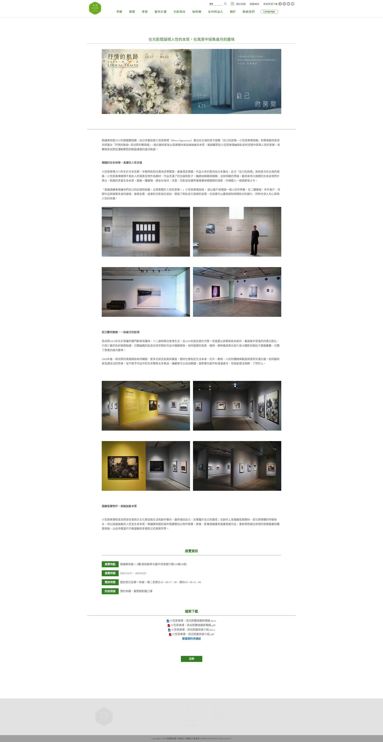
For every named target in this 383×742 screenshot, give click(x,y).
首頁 (165, 693)
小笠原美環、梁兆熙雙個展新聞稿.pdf (192, 625)
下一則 (207, 676)
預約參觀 (241, 4)
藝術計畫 (161, 16)
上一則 (176, 676)
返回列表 (191, 676)
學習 (145, 16)
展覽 (132, 16)
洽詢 (191, 658)
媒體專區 (254, 4)
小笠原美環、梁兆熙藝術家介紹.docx (192, 629)
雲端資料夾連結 (191, 638)
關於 (233, 16)
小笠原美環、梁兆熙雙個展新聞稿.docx (192, 620)
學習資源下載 (270, 4)
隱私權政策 (177, 725)
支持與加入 (215, 16)
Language (269, 15)
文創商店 (179, 16)
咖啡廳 (197, 16)
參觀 (119, 16)
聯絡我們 (249, 16)
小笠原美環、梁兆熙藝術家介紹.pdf (192, 634)
